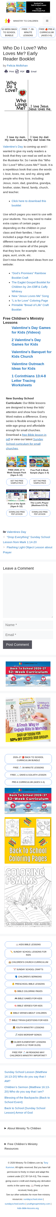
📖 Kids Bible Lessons (28, 944)
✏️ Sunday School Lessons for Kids (28, 953)
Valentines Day (16, 531)
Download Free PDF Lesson (17, 513)
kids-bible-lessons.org (28, 1208)
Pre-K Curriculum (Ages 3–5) (28, 782)
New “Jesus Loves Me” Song (30, 296)
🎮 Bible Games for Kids (28, 998)
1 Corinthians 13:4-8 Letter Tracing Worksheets (29, 380)
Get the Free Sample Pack (16, 482)
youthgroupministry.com (38, 1203)
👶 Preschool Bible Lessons (28, 984)
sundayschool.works (15, 1203)
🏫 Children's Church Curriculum (28, 962)
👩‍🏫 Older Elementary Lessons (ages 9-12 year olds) (28, 1043)
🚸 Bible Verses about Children (28, 1013)
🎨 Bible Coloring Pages (28, 991)
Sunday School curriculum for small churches (24, 444)
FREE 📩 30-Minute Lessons (28, 767)
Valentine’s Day (13, 146)
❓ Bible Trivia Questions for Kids (28, 1020)
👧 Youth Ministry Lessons (28, 1027)
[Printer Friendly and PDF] (20, 73)
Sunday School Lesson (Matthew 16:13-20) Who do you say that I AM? (25, 1076)
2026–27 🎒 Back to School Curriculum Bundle (28, 758)
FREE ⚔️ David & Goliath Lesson (28, 775)
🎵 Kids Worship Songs (28, 1035)
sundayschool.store (33, 1199)
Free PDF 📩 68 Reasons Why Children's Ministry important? (28, 1054)
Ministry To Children (25, 21)
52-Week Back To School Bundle (9, 32)
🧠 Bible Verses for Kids (28, 1006)
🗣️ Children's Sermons (28, 976)
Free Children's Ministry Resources (21, 1146)
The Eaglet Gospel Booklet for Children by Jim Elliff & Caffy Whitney (31, 287)
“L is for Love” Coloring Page (30, 300)
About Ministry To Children (24, 1128)
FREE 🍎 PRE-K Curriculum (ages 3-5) (47, 32)
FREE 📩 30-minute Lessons (28, 32)
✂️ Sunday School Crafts (28, 969)
